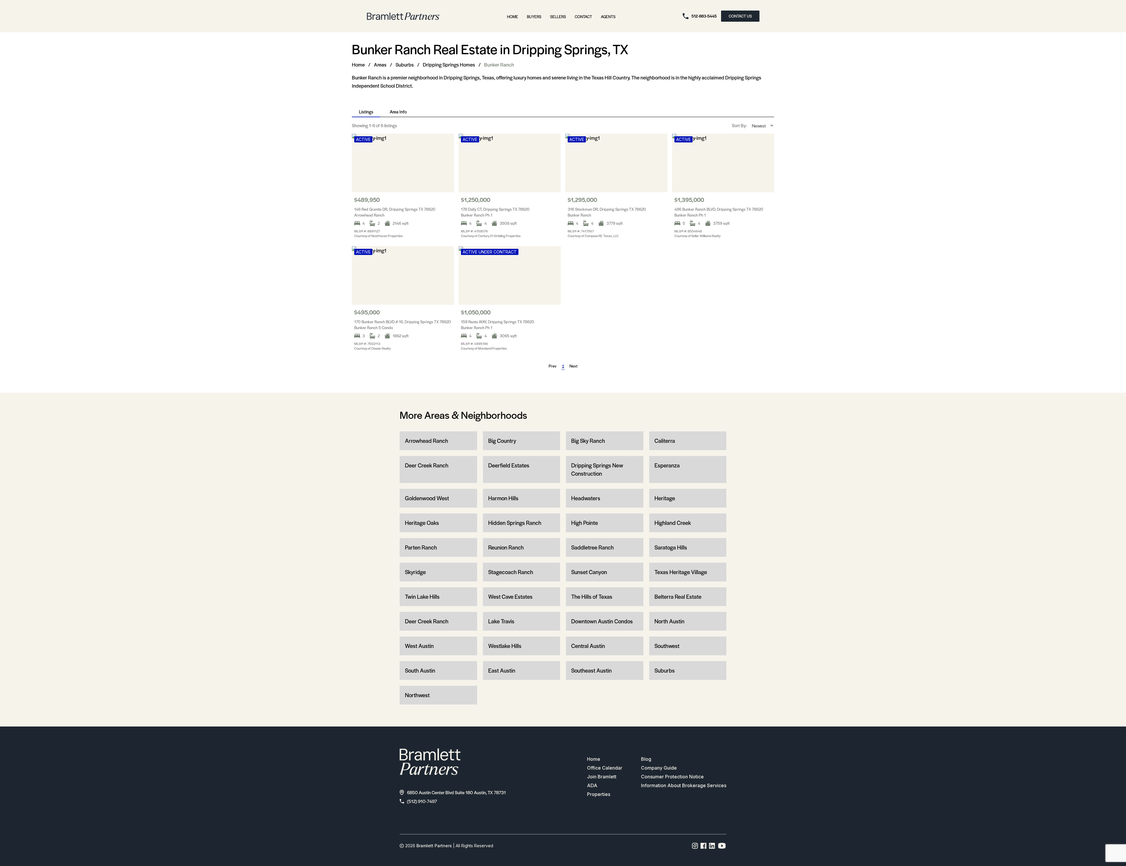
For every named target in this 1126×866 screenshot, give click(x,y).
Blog (646, 759)
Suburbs (405, 64)
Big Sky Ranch (588, 441)
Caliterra (664, 441)
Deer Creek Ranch (426, 465)
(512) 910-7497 (422, 801)
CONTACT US (740, 16)
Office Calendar (604, 768)
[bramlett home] (403, 16)
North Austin (669, 621)
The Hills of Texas (591, 596)
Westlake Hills (504, 646)
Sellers (558, 16)
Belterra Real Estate (677, 596)
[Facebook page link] (704, 846)
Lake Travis (501, 621)
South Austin (420, 670)
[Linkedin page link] (712, 846)
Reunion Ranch (506, 547)
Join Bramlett (601, 777)
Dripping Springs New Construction (597, 469)
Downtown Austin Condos (602, 621)
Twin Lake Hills (422, 596)
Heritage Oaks (422, 523)
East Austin (501, 670)
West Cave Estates (510, 596)
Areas (380, 64)
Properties (598, 794)
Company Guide (659, 768)
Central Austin (588, 646)
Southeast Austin (591, 670)
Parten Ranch (421, 547)
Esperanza (667, 465)
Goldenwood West (427, 498)
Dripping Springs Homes (449, 64)
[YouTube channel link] (722, 845)
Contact (583, 16)
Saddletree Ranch (592, 547)
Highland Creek (672, 523)
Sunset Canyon (589, 572)
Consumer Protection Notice (672, 777)
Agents (608, 16)
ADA (592, 785)
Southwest (666, 646)
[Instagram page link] (695, 846)
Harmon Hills (503, 498)
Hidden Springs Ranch (514, 523)
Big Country (502, 441)
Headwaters (585, 498)
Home (512, 16)
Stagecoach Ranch (510, 572)
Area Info (398, 111)
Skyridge (415, 572)
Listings (366, 111)
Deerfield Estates (508, 465)
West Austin (419, 646)
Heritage (664, 498)
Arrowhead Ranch (426, 441)
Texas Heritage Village (680, 572)
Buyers (534, 16)
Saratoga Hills (670, 547)
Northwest (417, 695)
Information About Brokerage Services (683, 785)
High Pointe (584, 523)
